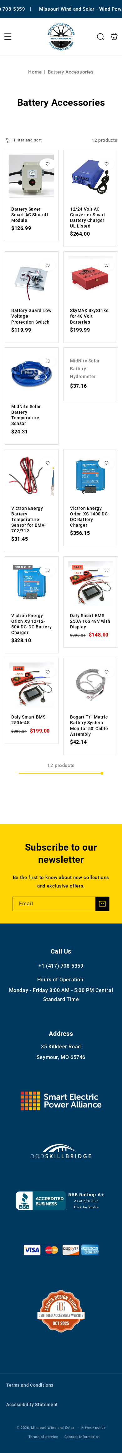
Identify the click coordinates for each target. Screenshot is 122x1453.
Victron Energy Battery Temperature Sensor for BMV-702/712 (31, 476)
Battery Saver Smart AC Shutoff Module (31, 176)
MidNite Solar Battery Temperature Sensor (31, 374)
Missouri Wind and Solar (52, 1427)
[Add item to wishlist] (47, 164)
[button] (8, 36)
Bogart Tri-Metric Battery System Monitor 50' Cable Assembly (90, 684)
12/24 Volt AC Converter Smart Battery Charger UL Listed (90, 176)
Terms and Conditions (29, 1385)
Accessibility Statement (32, 1404)
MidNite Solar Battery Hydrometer (85, 368)
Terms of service (43, 1437)
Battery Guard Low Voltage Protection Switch (31, 278)
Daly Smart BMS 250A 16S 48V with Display (90, 583)
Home (35, 72)
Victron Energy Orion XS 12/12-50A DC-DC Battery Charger (31, 583)
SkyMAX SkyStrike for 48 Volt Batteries (90, 278)
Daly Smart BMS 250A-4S (31, 684)
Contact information (82, 1437)
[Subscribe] (102, 904)
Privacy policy (93, 1427)
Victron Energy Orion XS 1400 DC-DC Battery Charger (90, 476)
